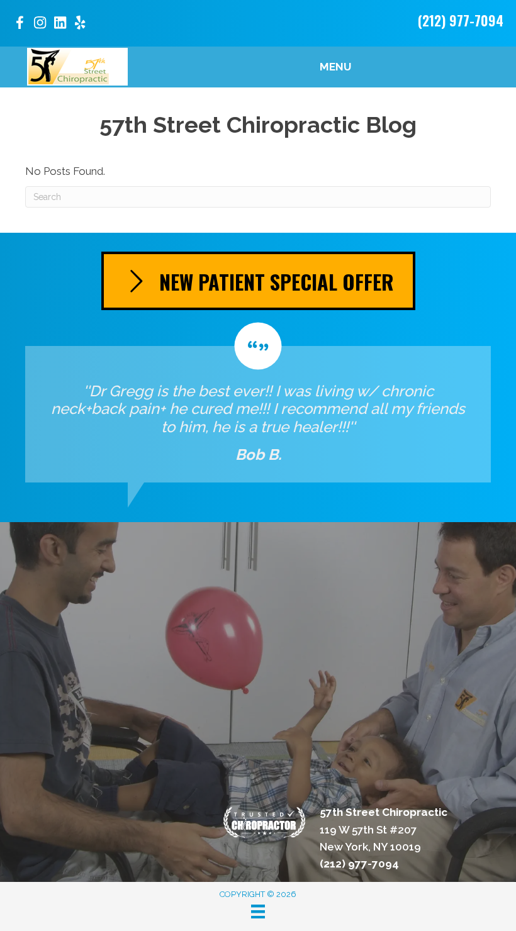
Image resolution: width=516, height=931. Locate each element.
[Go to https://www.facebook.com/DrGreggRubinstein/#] (19, 25)
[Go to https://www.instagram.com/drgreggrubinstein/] (40, 24)
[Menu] (258, 911)
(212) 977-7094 (460, 20)
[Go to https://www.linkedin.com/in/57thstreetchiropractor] (60, 24)
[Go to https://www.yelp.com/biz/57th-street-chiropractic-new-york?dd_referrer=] (80, 24)
